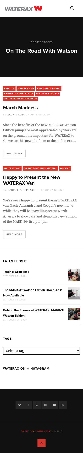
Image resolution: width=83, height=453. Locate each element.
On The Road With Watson (20, 99)
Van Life (9, 88)
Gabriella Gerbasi (20, 190)
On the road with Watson (37, 431)
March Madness (20, 108)
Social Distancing (47, 93)
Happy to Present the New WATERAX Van (31, 180)
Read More (14, 153)
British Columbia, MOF (18, 93)
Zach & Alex (16, 114)
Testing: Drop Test (16, 272)
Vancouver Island (48, 88)
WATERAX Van (26, 88)
